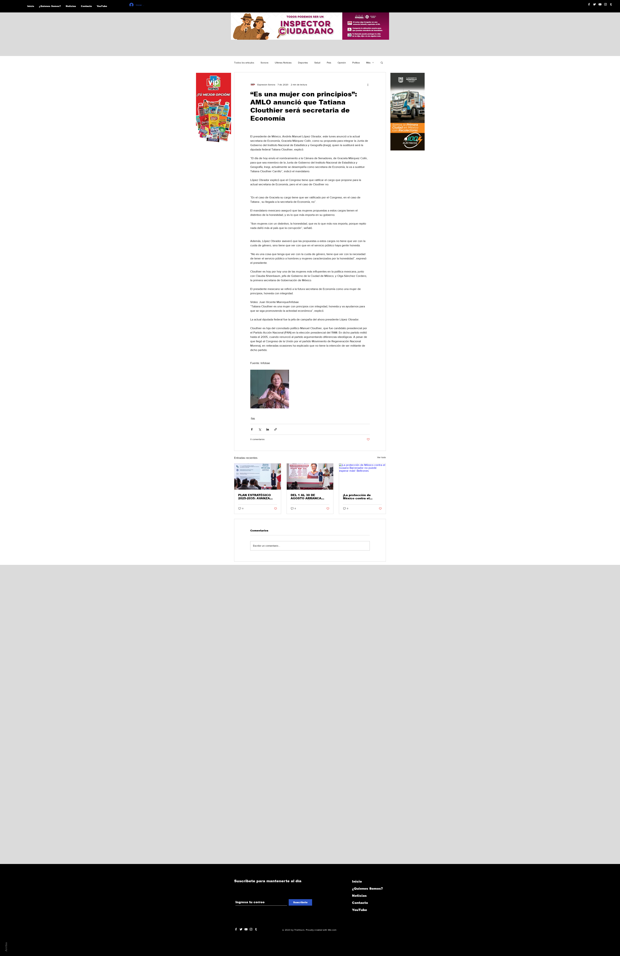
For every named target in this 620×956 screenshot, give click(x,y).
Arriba (6, 946)
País (329, 62)
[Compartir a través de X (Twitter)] (259, 429)
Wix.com (332, 930)
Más (368, 62)
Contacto (360, 903)
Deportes (303, 62)
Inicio (357, 881)
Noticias (359, 895)
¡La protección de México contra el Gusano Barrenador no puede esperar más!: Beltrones (361, 496)
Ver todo (381, 457)
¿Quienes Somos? (367, 888)
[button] (381, 62)
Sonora (264, 62)
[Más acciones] (368, 85)
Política (356, 62)
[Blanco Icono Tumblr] (611, 4)
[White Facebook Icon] (236, 929)
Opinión (342, 62)
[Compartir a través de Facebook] (251, 429)
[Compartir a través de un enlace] (275, 429)
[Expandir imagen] (269, 389)
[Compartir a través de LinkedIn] (267, 429)
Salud (317, 62)
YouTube (359, 910)
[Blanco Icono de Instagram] (605, 4)
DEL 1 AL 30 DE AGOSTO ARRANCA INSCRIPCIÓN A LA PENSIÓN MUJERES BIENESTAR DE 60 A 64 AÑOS (309, 496)
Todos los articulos (244, 62)
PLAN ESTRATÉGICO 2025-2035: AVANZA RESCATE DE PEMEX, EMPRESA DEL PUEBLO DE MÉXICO (256, 496)
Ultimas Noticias (283, 62)
